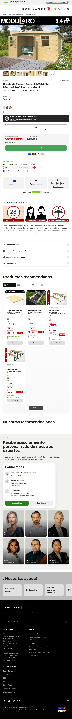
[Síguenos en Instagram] (9, 700)
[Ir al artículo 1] (6, 73)
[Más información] (27, 171)
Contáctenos (8, 674)
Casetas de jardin (18, 14)
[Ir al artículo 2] (13, 73)
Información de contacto (11, 712)
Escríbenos (41, 503)
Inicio (4, 14)
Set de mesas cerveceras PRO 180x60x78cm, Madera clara (14, 370)
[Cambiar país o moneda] (55, 9)
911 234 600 (35, 186)
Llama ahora (17, 503)
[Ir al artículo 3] (19, 73)
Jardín (9, 14)
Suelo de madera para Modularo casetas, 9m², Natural (14, 312)
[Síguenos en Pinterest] (14, 700)
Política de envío (27, 712)
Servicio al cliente (35, 634)
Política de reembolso (26, 710)
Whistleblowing (9, 692)
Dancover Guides (9, 689)
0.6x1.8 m (53, 325)
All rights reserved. (22, 707)
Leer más (6, 236)
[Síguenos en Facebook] (4, 700)
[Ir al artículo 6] (39, 73)
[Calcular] (34, 167)
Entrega (31, 643)
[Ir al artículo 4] (26, 73)
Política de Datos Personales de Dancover (39, 654)
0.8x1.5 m (31, 324)
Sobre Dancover (9, 671)
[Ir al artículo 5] (32, 73)
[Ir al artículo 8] (52, 73)
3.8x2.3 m (7, 99)
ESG (4, 678)
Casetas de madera (30, 14)
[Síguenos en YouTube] (18, 700)
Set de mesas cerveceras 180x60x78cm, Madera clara (57, 313)
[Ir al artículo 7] (45, 73)
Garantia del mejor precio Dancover (38, 648)
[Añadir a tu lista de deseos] (21, 307)
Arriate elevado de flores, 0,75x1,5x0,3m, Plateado (35, 312)
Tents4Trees (8, 685)
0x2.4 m (10, 324)
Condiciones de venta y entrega (37, 639)
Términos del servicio (43, 710)
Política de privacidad (10, 710)
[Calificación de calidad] (7, 81)
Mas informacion (58, 187)
